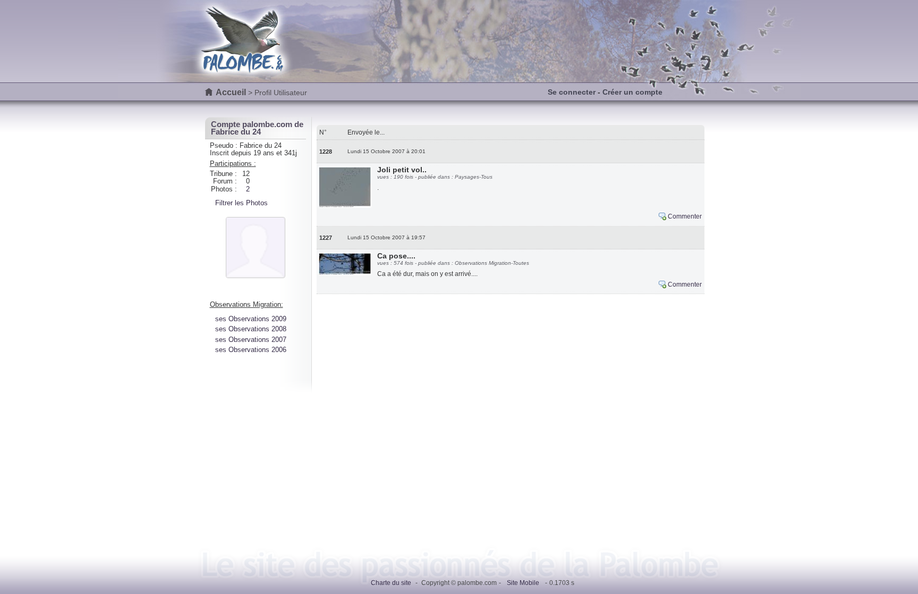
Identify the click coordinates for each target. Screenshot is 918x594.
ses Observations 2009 (250, 319)
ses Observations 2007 (250, 340)
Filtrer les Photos (241, 203)
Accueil (231, 92)
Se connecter (572, 92)
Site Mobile (523, 583)
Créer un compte (632, 92)
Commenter (685, 216)
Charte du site (391, 583)
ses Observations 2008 (250, 329)
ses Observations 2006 (250, 350)
